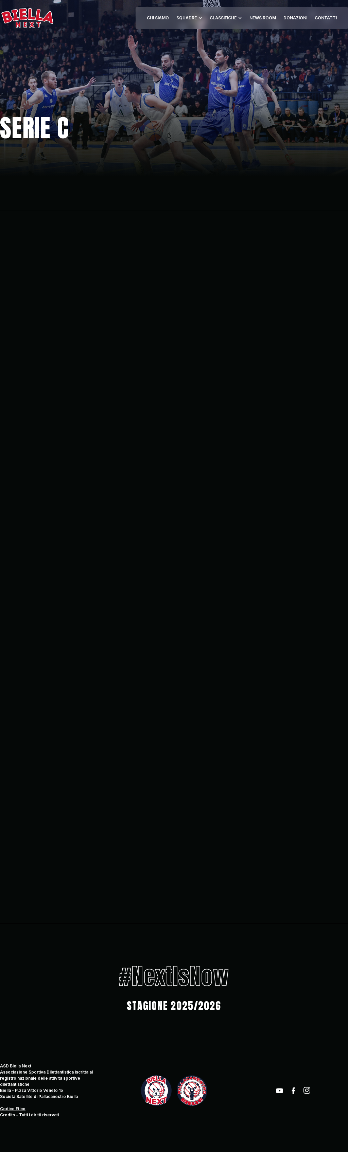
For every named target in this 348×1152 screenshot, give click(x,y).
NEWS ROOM (262, 17)
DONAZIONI (295, 17)
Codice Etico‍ (12, 1108)
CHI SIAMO (158, 17)
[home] (27, 18)
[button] (189, 18)
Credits (7, 1114)
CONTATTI (326, 17)
